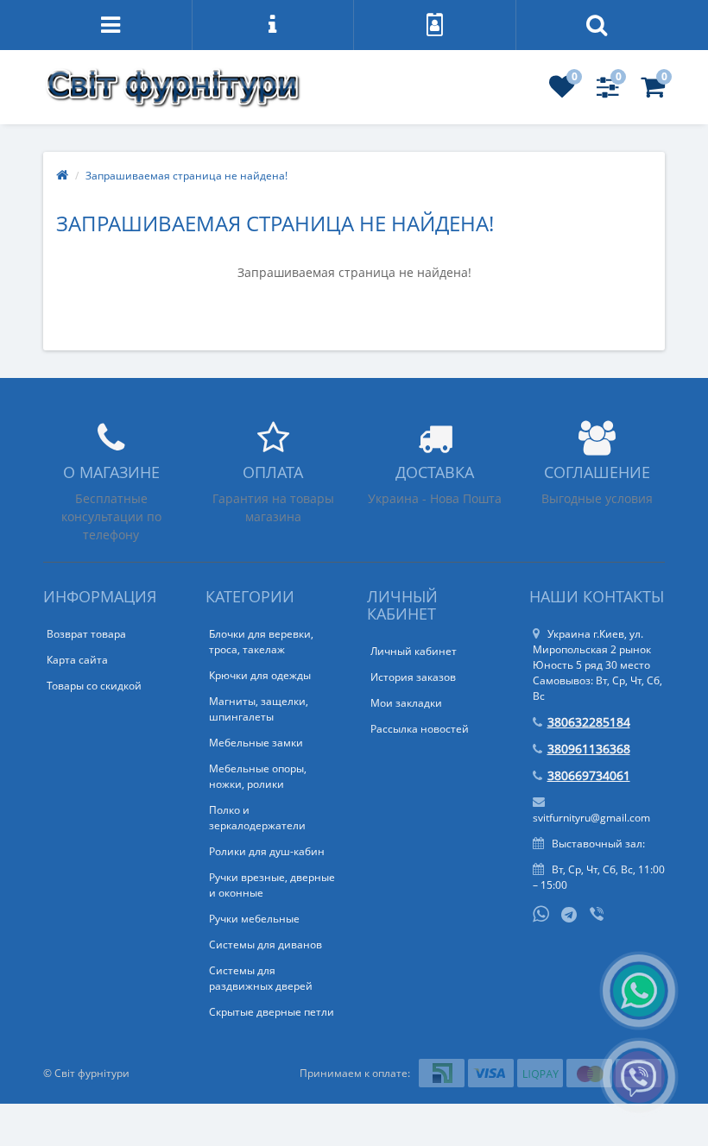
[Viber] (598, 915)
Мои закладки (406, 703)
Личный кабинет (413, 651)
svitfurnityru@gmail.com (591, 817)
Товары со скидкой (94, 685)
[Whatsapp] (541, 912)
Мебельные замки (256, 742)
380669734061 (588, 775)
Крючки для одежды (260, 675)
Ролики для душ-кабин (267, 851)
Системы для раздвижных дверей (261, 978)
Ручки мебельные (254, 918)
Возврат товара (86, 634)
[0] (562, 92)
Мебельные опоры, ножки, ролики (258, 776)
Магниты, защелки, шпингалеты (258, 709)
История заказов (413, 677)
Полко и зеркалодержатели (257, 818)
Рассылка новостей (419, 728)
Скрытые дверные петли (271, 1011)
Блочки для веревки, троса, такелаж (261, 642)
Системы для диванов (265, 944)
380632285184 (588, 722)
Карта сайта (77, 659)
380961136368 (588, 748)
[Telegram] (569, 915)
